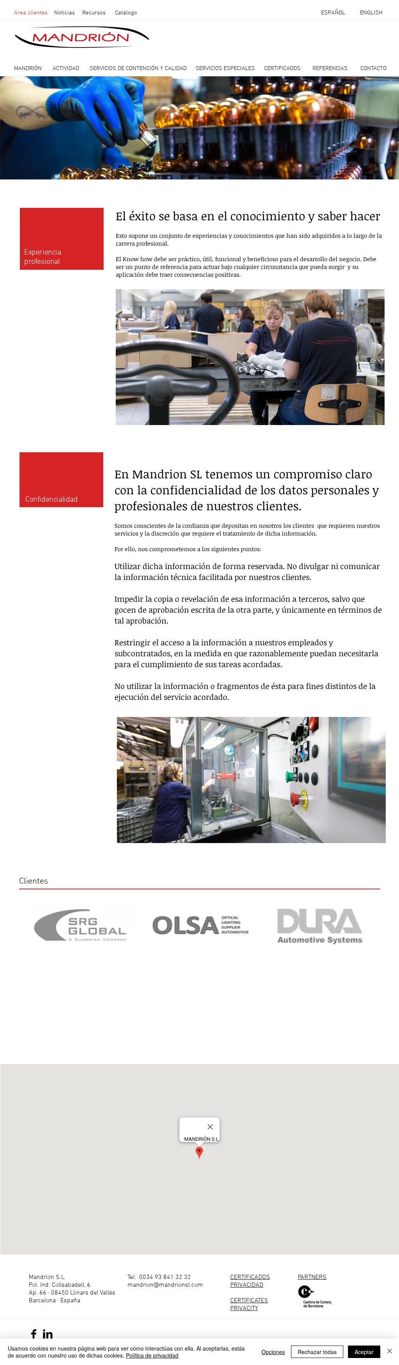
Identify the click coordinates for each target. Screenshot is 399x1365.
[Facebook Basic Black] (34, 1334)
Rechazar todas (317, 1352)
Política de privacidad (152, 1355)
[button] (93, 13)
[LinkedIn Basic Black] (48, 1334)
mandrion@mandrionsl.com (165, 1285)
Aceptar (364, 1352)
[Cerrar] (389, 1352)
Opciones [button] (273, 1352)
